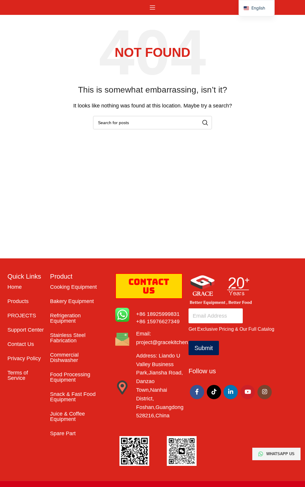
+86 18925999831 (158, 314)
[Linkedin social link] (231, 392)
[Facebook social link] (197, 392)
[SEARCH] (205, 122)
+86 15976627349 (158, 321)
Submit (203, 348)
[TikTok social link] (214, 392)
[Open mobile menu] (152, 7)
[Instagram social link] (264, 392)
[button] (256, 8)
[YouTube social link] (247, 392)
